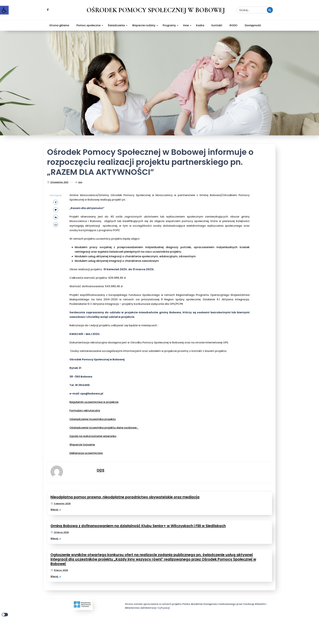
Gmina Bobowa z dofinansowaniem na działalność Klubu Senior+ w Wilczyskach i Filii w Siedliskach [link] (138, 526)
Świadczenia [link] (116, 25)
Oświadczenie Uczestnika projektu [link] (92, 419)
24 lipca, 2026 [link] (61, 532)
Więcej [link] (55, 509)
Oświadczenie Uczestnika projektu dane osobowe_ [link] (104, 428)
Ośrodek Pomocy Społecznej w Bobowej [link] (156, 10)
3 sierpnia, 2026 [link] (62, 503)
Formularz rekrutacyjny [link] (84, 410)
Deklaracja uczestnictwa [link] (86, 453)
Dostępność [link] (253, 25)
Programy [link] (169, 25)
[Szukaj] (270, 10)
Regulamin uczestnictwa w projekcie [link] (93, 402)
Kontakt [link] (217, 25)
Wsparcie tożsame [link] (82, 445)
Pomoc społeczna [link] (88, 25)
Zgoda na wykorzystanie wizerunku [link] (92, 436)
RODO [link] (233, 25)
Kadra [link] (200, 25)
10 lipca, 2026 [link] (61, 570)
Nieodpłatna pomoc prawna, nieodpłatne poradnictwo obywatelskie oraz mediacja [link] (125, 497)
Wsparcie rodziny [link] (143, 25)
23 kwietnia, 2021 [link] (59, 182)
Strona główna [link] (59, 25)
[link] (4, 10)
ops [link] (80, 182)
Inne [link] (186, 25)
